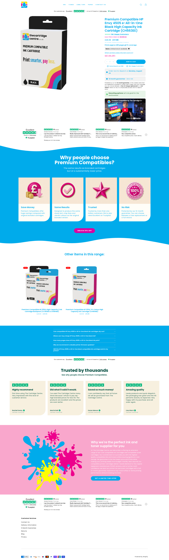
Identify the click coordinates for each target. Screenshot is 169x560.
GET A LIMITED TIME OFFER (105, 478)
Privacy (24, 537)
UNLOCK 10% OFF (84, 230)
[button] (141, 5)
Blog (22, 534)
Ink (64, 4)
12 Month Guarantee (28, 528)
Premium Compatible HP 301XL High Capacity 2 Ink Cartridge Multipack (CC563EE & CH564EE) (42, 310)
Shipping (114, 42)
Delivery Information (28, 525)
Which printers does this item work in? (119, 53)
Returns (24, 531)
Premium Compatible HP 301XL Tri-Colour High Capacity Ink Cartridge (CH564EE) (84, 310)
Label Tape (81, 4)
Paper (90, 4)
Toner (71, 4)
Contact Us (101, 4)
